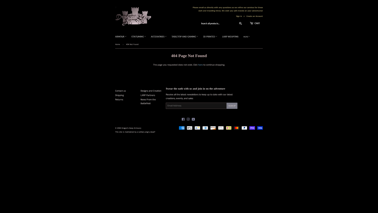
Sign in (239, 16)
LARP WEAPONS (230, 36)
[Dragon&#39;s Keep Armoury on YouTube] (193, 119)
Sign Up (232, 106)
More (245, 36)
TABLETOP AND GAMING (184, 36)
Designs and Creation (151, 91)
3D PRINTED (209, 36)
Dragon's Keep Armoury (131, 128)
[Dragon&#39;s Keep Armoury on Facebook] (183, 119)
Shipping (119, 95)
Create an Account (254, 16)
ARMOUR (120, 36)
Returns (119, 99)
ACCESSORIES (158, 36)
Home (117, 44)
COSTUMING (137, 36)
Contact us (120, 91)
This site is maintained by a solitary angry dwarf (135, 132)
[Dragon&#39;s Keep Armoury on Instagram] (188, 119)
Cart (257, 23)
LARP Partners (148, 95)
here (200, 65)
